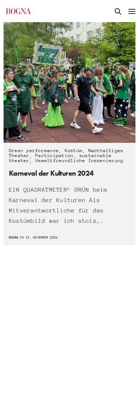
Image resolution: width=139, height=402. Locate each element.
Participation (54, 155)
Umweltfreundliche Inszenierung (79, 160)
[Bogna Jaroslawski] (18, 11)
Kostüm (73, 150)
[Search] (118, 11)
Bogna (13, 237)
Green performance (34, 150)
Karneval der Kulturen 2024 (51, 173)
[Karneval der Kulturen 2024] (69, 82)
